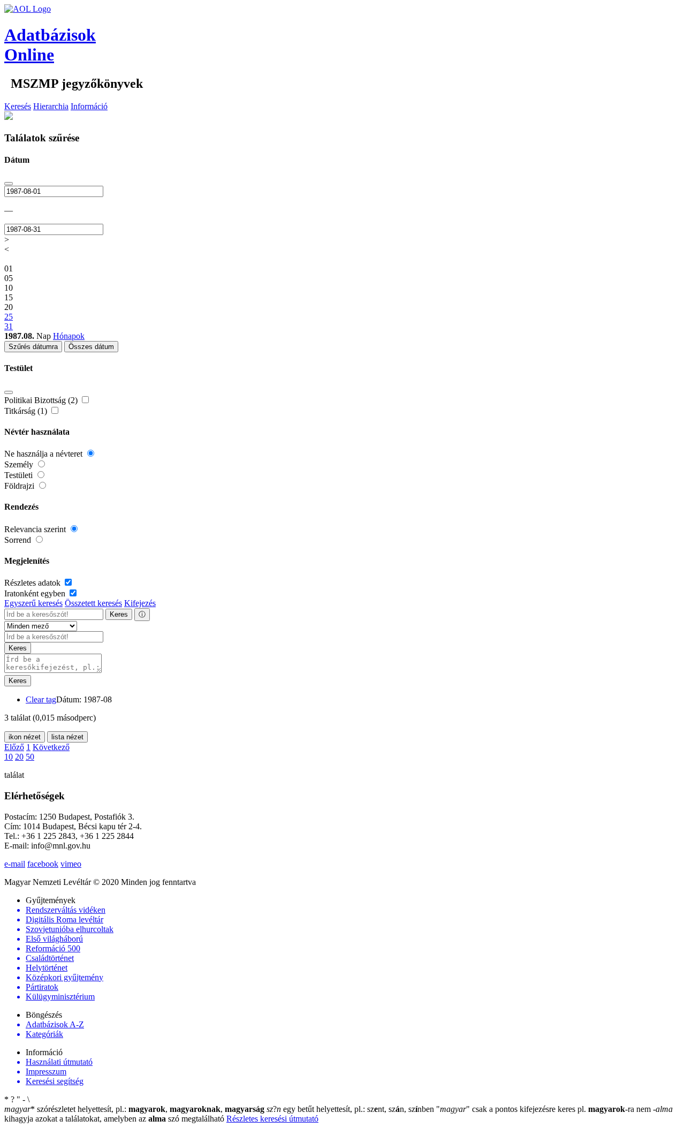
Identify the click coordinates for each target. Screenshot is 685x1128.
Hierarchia (50, 106)
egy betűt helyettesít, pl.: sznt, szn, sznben (351, 1109)
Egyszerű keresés (33, 603)
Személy (19, 464)
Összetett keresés (93, 603)
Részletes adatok (33, 582)
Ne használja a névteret (44, 453)
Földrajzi (20, 485)
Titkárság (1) (26, 410)
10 (8, 756)
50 (30, 756)
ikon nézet (25, 737)
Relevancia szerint (36, 529)
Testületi (19, 475)
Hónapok (69, 335)
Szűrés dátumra (33, 347)
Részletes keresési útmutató (272, 1118)
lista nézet (67, 737)
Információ (89, 106)
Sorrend (18, 539)
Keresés (17, 106)
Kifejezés (140, 603)
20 (19, 756)
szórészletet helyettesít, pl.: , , (134, 1109)
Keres (119, 614)
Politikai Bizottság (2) (42, 400)
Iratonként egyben (35, 593)
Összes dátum (91, 347)
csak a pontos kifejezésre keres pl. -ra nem (544, 1109)
